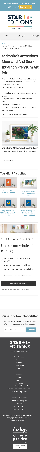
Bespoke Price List (19, 406)
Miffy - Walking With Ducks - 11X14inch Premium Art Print (28, 213)
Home (4, 44)
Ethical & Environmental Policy (19, 389)
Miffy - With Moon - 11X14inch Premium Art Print (8, 213)
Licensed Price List (19, 409)
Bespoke (19, 363)
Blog (19, 377)
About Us (19, 360)
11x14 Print (8, 160)
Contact (19, 374)
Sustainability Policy (19, 392)
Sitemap (19, 380)
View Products (19, 357)
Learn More (25, 7)
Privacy (19, 403)
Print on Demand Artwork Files (19, 386)
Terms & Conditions (19, 398)
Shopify (22, 420)
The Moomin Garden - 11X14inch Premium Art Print (28, 193)
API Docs (19, 383)
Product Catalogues (19, 401)
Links (19, 368)
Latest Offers (19, 366)
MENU (8, 36)
